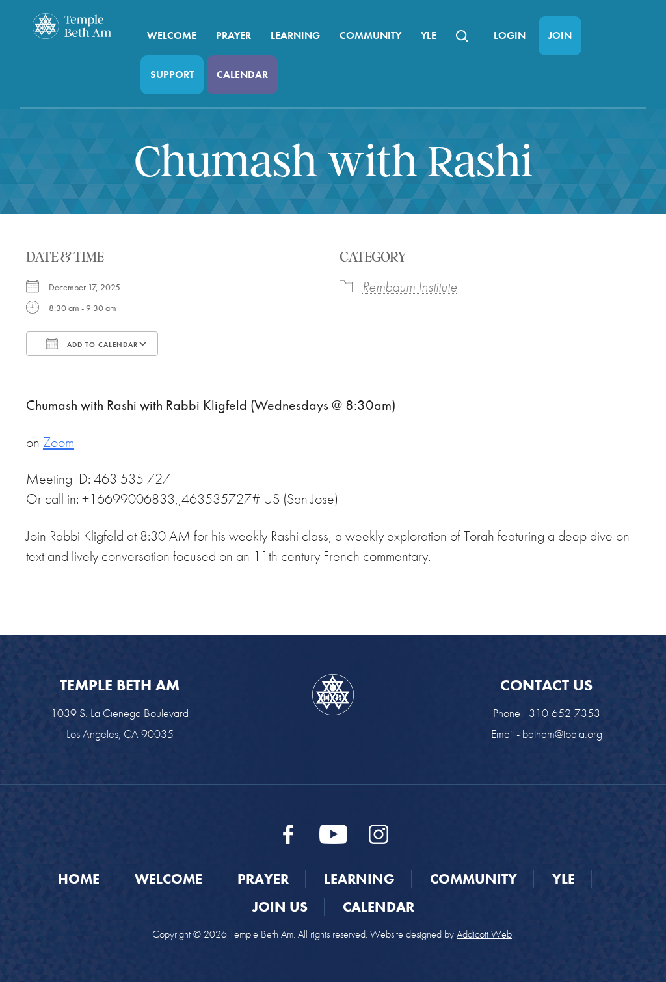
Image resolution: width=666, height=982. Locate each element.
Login (510, 35)
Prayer (233, 35)
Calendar (242, 74)
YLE (428, 35)
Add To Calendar (101, 344)
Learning (295, 35)
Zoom (58, 442)
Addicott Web (484, 934)
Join (560, 35)
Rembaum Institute (409, 286)
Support (172, 74)
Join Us (280, 906)
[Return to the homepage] (72, 26)
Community (370, 35)
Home (79, 878)
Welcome (171, 35)
